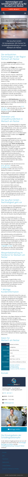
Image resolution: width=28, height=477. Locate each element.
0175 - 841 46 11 (5, 165)
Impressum (5, 459)
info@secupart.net (9, 403)
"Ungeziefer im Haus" (7, 246)
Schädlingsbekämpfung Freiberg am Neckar (12, 446)
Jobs (3, 455)
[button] (2, 26)
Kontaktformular (5, 110)
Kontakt (4, 452)
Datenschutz (5, 462)
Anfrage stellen (14, 429)
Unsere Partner (6, 465)
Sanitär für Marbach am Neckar (10, 468)
